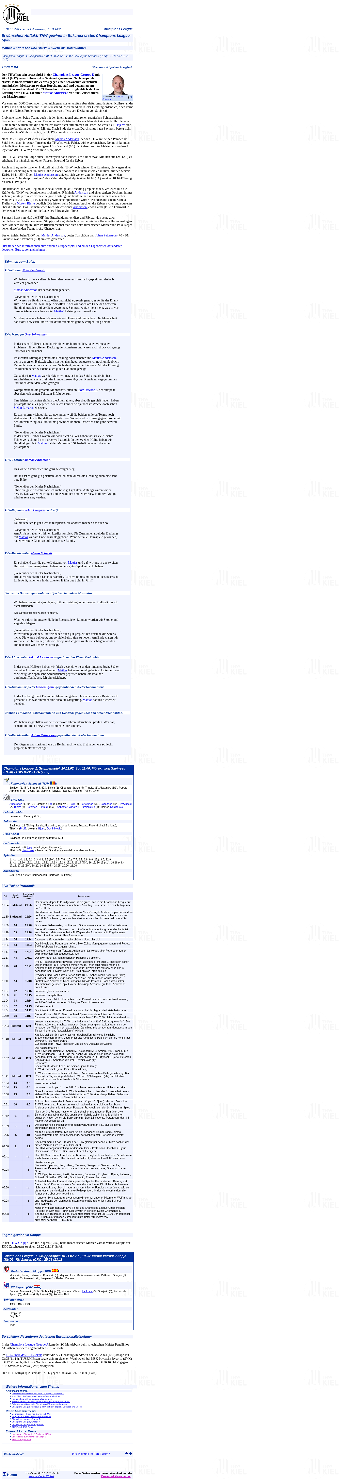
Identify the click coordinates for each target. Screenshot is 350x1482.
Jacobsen (106, 803)
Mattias (36, 375)
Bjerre (121, 125)
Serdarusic (116, 806)
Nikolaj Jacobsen (41, 657)
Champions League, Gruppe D (26, 1419)
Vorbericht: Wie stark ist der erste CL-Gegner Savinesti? (38, 1394)
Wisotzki (74, 806)
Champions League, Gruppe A (26, 1422)
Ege (50, 803)
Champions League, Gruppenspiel (28, 1424)
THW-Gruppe (19, 1243)
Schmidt (43, 806)
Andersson (81, 192)
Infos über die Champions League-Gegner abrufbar (36, 1396)
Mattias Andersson (112, 97)
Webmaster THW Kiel (41, 1476)
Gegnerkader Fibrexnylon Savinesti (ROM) (31, 1414)
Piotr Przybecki (87, 390)
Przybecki (126, 803)
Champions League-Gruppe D (73, 74)
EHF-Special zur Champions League (29, 1437)
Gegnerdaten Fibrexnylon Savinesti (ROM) (31, 1416)
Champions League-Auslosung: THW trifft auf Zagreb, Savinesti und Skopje (47, 1407)
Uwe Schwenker (36, 334)
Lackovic (87, 1291)
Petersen (32, 806)
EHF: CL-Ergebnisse (21, 1439)
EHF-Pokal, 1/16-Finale (22, 1427)
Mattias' (59, 311)
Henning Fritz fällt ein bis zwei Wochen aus (32, 1399)
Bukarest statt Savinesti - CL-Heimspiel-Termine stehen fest (39, 1404)
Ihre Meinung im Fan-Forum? (91, 1453)
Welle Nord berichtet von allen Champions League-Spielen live (41, 1401)
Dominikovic (88, 806)
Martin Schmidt (41, 553)
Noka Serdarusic (33, 270)
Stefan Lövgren (24, 407)
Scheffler (62, 806)
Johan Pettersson (106, 235)
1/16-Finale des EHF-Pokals (24, 1355)
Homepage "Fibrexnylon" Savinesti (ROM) (31, 1434)
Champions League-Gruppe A (29, 1344)
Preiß (72, 803)
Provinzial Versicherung (116, 1476)
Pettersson (86, 803)
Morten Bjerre (26, 203)
